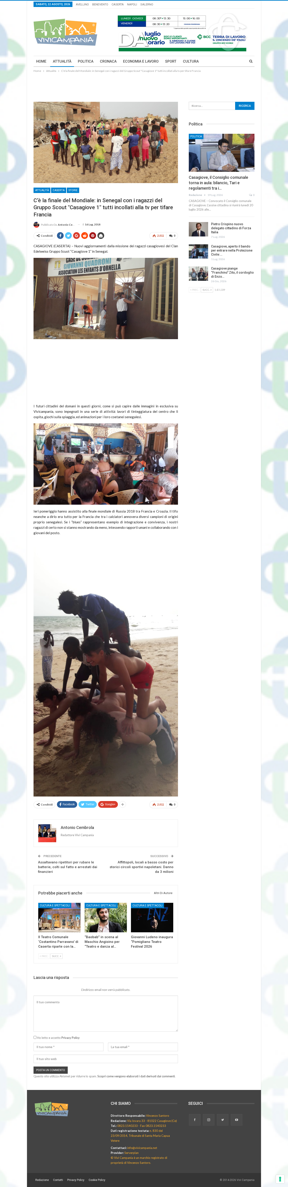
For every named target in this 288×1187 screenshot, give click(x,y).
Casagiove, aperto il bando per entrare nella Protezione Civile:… (231, 250)
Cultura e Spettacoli (55, 905)
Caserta (59, 190)
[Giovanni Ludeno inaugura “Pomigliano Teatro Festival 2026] (152, 918)
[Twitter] (223, 1120)
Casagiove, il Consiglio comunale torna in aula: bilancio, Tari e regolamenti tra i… (218, 183)
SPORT (170, 61)
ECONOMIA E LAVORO (141, 61)
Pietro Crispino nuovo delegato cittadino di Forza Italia (231, 228)
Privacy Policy (70, 1037)
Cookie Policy (97, 1180)
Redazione (42, 1180)
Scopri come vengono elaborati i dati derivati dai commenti (136, 1076)
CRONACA (108, 61)
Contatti (58, 1180)
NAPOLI (132, 4)
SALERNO (146, 4)
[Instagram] (209, 1120)
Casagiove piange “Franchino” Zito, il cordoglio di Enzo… (232, 272)
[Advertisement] (144, 86)
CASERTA (118, 4)
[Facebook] (195, 1120)
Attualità (42, 190)
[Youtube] (236, 1120)
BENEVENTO (100, 4)
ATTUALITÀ (62, 61)
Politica (196, 136)
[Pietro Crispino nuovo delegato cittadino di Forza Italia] (198, 229)
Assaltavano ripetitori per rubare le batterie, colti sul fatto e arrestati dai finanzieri (67, 867)
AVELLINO (82, 4)
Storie (73, 190)
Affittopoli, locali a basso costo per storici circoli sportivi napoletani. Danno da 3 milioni (141, 867)
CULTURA (191, 61)
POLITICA (85, 61)
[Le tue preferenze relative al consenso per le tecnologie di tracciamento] (280, 1179)
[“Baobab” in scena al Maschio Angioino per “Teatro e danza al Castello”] (106, 918)
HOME (41, 61)
